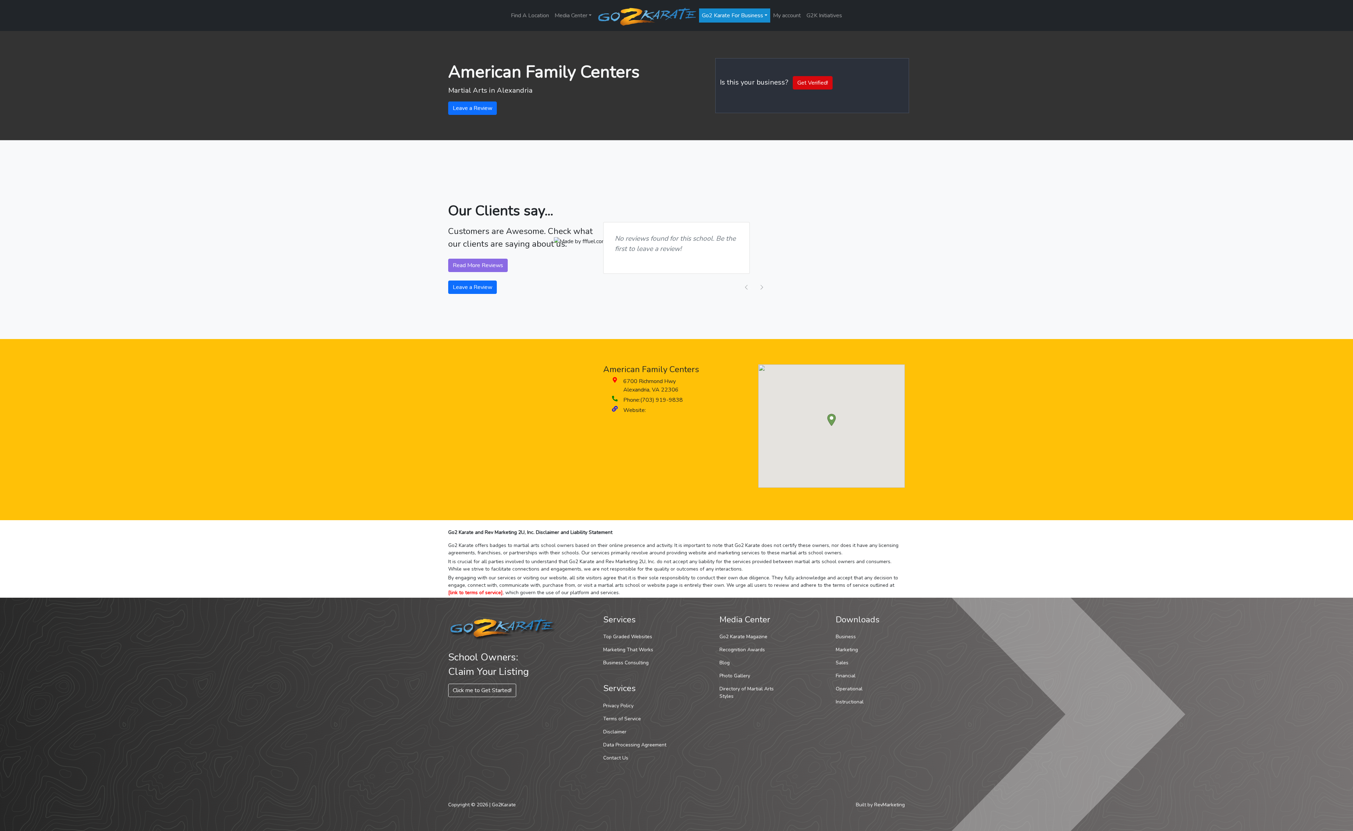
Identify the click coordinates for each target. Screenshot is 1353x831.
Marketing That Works (628, 649)
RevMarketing (889, 804)
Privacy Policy (618, 705)
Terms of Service (622, 718)
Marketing (847, 649)
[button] (831, 420)
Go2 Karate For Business (732, 15)
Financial (845, 675)
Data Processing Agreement (634, 744)
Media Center (571, 15)
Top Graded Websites (627, 636)
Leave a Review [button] (472, 108)
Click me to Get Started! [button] (482, 690)
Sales (842, 662)
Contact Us (615, 758)
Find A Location (530, 15)
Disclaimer (614, 731)
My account (787, 15)
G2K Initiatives (824, 15)
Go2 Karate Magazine (743, 636)
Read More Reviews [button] (478, 265)
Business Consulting (626, 662)
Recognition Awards (742, 649)
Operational (849, 688)
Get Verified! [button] (812, 83)
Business (846, 636)
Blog (724, 662)
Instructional (850, 701)
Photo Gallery (734, 675)
